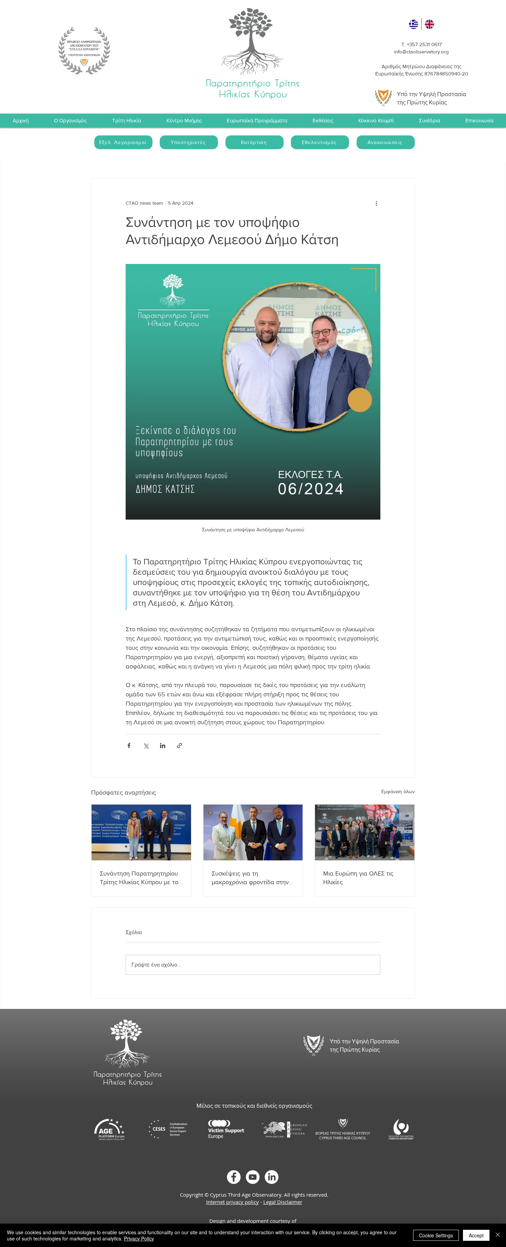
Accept (476, 1235)
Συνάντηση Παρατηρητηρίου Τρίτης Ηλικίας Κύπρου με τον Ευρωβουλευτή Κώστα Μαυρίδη (140, 878)
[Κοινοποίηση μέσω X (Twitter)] (146, 745)
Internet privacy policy (232, 1201)
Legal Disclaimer (282, 1201)
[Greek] (413, 24)
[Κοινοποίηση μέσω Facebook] (129, 745)
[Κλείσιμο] (498, 1235)
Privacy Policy (139, 1238)
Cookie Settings (436, 1235)
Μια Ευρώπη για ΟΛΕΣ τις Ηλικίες (358, 878)
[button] (429, 120)
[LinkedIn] (271, 1177)
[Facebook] (234, 1177)
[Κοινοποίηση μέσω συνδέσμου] (179, 745)
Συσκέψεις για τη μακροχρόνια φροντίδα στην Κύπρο (250, 878)
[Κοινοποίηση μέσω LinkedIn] (162, 745)
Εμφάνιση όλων (398, 791)
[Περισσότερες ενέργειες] (376, 203)
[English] (429, 24)
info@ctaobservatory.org (421, 51)
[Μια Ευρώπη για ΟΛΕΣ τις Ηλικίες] (364, 832)
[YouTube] (253, 1177)
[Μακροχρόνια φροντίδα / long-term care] (253, 832)
